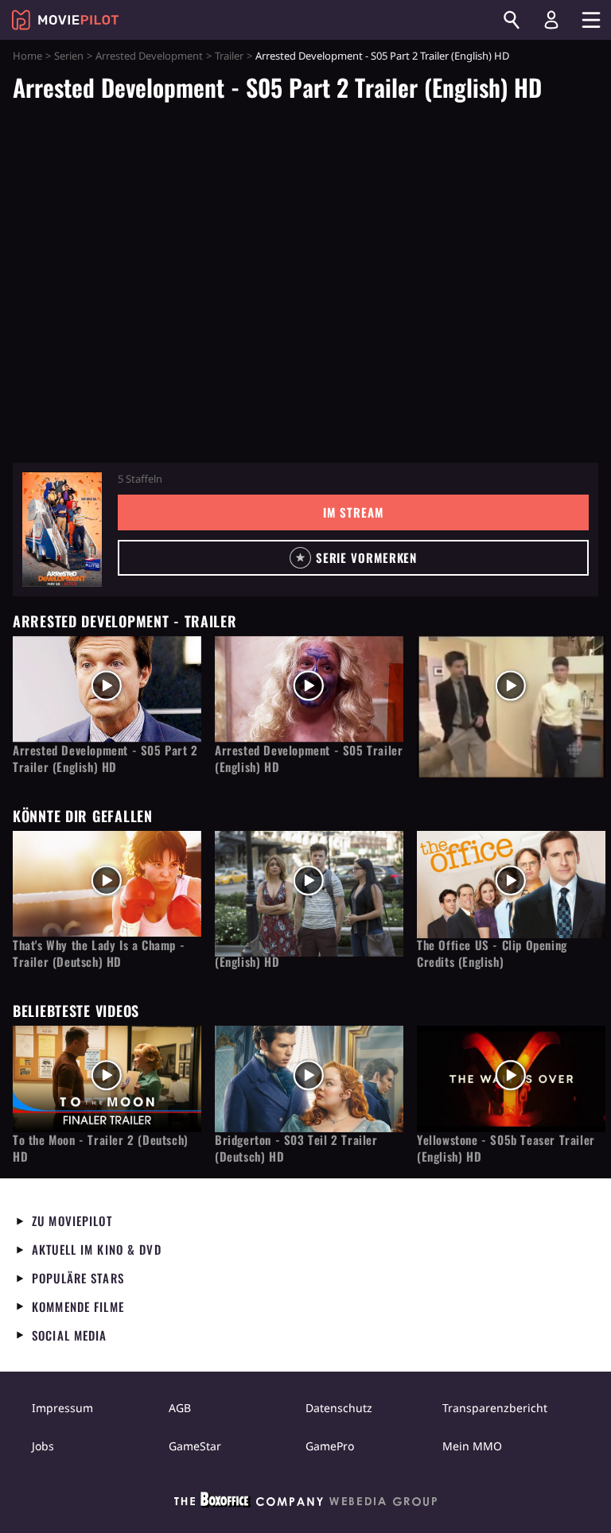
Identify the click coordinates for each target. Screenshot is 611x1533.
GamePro (330, 1445)
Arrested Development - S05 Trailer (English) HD (309, 758)
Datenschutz (339, 1407)
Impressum (62, 1407)
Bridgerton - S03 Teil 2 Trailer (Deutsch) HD (296, 1148)
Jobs (43, 1445)
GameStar (195, 1445)
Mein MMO (472, 1445)
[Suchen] (511, 20)
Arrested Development (149, 56)
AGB (180, 1407)
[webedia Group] (305, 1503)
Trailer (229, 56)
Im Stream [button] (353, 512)
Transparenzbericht (494, 1407)
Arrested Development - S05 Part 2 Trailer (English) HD (105, 758)
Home (27, 56)
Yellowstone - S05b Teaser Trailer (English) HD (506, 1148)
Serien (69, 56)
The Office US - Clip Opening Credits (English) (492, 953)
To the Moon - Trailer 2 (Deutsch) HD (101, 1148)
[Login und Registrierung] (551, 20)
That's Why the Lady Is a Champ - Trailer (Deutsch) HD (99, 953)
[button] (353, 558)
